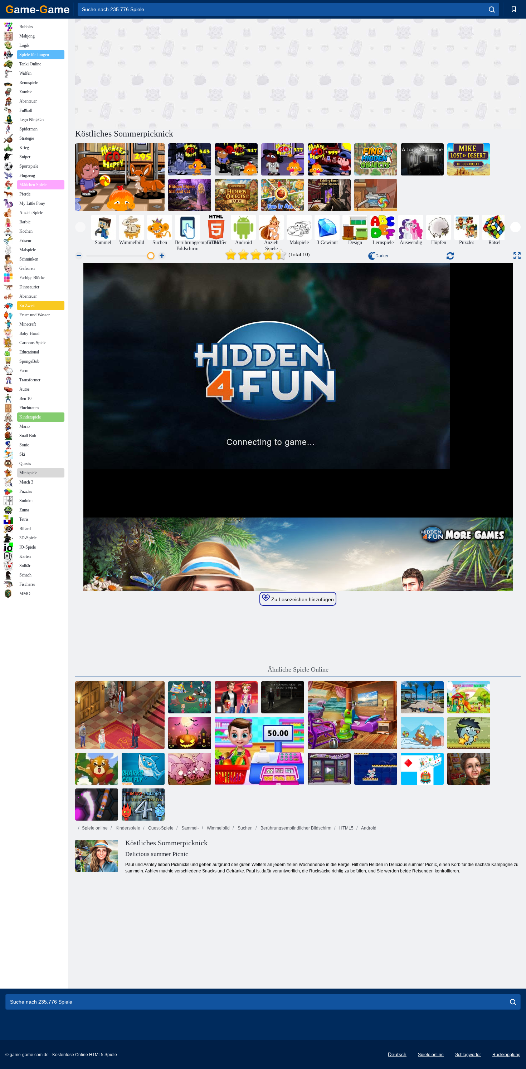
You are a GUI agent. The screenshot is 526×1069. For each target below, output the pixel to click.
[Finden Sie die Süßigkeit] (375, 195)
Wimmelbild (218, 828)
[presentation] (80, 227)
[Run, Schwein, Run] (189, 769)
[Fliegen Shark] (143, 769)
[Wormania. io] (96, 804)
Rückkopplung (506, 1054)
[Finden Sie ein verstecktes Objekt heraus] (375, 159)
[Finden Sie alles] (282, 195)
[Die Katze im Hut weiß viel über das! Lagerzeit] (189, 697)
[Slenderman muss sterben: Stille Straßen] (282, 697)
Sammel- (189, 828)
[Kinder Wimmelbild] (468, 697)
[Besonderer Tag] (468, 769)
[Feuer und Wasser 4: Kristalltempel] (143, 804)
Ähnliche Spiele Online (298, 669)
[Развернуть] (517, 255)
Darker (382, 255)
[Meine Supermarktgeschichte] (259, 751)
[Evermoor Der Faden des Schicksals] (120, 715)
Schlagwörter (468, 1054)
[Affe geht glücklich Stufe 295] (120, 177)
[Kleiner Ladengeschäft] (329, 769)
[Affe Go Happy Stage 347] (236, 159)
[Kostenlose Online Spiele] (37, 9)
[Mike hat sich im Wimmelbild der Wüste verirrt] (468, 159)
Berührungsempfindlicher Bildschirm (295, 828)
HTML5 (346, 828)
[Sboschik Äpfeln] (468, 733)
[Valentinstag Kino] (236, 697)
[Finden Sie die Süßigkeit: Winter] (422, 733)
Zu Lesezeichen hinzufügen (302, 599)
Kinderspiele (127, 828)
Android (368, 828)
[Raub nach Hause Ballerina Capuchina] (329, 195)
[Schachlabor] (375, 769)
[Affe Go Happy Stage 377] (282, 159)
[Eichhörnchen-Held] (96, 769)
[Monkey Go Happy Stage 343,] (189, 159)
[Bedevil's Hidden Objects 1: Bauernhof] (236, 195)
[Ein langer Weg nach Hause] (422, 159)
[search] (492, 9)
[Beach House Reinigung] (352, 715)
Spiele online (95, 828)
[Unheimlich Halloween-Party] (189, 733)
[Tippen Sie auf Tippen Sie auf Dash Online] (422, 769)
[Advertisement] (186, 73)
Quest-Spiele (160, 828)
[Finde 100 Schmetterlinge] (422, 697)
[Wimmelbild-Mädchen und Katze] (189, 195)
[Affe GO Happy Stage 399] (329, 159)
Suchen (245, 828)
